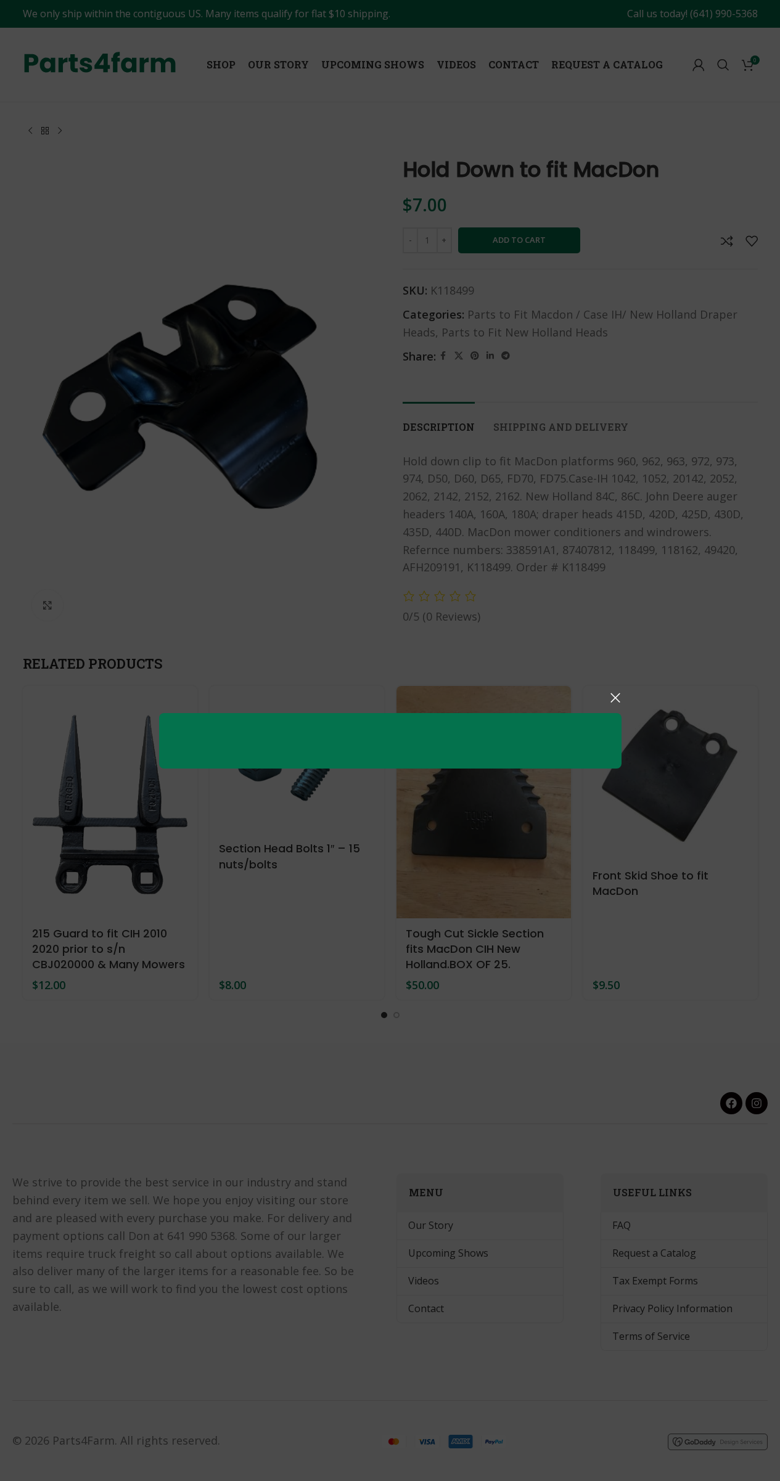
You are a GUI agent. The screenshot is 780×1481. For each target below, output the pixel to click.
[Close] (615, 697)
